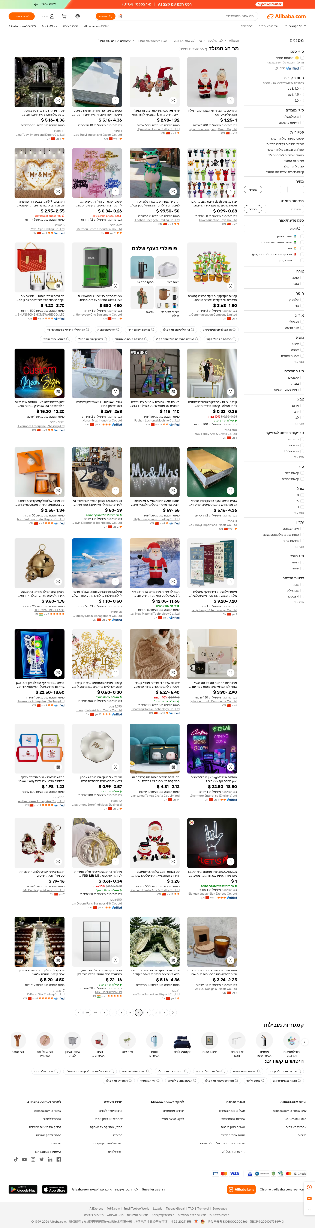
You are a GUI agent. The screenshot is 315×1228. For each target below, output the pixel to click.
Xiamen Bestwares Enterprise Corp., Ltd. (39, 801)
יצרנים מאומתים (173, 1110)
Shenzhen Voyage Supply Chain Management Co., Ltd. (97, 615)
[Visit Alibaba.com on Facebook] (58, 1159)
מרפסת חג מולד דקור (219, 339)
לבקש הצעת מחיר (173, 1119)
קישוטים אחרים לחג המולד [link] (113, 40)
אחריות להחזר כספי (232, 1119)
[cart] (63, 17)
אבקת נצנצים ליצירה (180, 1080)
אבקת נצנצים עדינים (285, 1080)
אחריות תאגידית (296, 1127)
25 (87, 1012)
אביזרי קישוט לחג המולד (152, 40)
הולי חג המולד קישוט (208, 1071)
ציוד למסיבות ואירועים (188, 40)
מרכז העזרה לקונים (111, 1110)
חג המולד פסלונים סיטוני (217, 329)
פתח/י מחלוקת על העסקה (106, 1127)
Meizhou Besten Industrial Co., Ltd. (99, 229)
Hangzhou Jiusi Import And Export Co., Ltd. (39, 519)
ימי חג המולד (148, 1080)
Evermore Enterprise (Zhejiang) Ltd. (41, 426)
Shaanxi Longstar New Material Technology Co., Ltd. (155, 613)
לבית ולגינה (215, 40)
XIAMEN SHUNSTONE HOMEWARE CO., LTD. (39, 314)
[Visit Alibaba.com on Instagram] (33, 1159)
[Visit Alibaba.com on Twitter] (41, 1159)
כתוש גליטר (253, 1080)
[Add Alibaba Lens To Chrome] (241, 1189)
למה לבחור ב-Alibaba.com (289, 1110)
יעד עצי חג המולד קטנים (283, 1071)
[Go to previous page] (173, 1012)
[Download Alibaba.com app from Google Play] (23, 1189)
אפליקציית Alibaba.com (88, 1189)
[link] (309, 1187)
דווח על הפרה (114, 1151)
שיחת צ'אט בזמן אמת (109, 1119)
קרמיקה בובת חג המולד (129, 339)
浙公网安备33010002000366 (227, 1221)
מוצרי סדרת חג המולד (170, 1071)
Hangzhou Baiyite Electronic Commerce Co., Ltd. (212, 701)
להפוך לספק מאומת (48, 1135)
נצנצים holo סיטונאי (133, 1071)
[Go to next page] (78, 1012)
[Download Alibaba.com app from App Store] (55, 1189)
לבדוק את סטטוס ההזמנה (45, 1127)
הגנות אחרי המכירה (232, 1135)
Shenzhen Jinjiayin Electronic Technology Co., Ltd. (97, 522)
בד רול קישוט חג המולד (176, 329)
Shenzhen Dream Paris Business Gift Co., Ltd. (97, 903)
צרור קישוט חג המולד (90, 339)
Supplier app (151, 1189)
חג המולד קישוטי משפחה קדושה (66, 329)
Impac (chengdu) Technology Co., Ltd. (212, 610)
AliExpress (96, 1208)
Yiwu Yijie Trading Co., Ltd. (47, 229)
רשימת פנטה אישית (244, 1071)
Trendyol (203, 1208)
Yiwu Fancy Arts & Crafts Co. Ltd (215, 433)
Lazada (157, 1208)
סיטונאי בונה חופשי (54, 339)
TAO (191, 1208)
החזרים (118, 1135)
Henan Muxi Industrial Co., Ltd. (102, 420)
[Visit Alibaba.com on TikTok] (15, 1159)
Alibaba (234, 40)
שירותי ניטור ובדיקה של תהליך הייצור (222, 1143)
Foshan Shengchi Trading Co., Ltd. (157, 220)
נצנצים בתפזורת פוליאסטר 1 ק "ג (175, 339)
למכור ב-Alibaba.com (47, 1110)
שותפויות (55, 1143)
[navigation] (274, 527)
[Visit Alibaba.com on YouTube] (24, 1159)
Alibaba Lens (283, 1189)
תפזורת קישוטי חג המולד (219, 1080)
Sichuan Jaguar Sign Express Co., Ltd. (212, 893)
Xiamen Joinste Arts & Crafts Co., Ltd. (155, 890)
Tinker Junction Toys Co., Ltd (218, 220)
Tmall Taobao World (136, 1208)
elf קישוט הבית (106, 329)
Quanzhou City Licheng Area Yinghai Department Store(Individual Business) (97, 804)
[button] (119, 16)
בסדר (253, 189)
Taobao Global (175, 1208)
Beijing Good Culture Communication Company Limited (212, 314)
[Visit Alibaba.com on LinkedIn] (50, 1159)
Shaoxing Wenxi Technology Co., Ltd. (155, 709)
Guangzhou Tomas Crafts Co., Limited (155, 795)
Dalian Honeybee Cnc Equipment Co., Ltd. (97, 314)
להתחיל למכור (52, 1119)
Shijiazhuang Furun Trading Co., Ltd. (156, 519)
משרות (302, 1135)
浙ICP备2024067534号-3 (267, 1221)
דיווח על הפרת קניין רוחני (107, 1143)
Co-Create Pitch (295, 1119)
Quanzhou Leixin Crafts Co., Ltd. (158, 129)
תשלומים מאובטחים (232, 1110)
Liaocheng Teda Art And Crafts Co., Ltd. (97, 710)
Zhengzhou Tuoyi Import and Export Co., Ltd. (97, 134)
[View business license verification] (196, 1221)
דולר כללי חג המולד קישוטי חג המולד (88, 1071)
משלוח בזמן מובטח (233, 1127)
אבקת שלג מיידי (44, 1071)
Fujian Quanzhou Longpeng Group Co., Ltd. (212, 129)
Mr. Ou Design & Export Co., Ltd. (43, 890)
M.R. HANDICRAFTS (108, 992)
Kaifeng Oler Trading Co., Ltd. (45, 994)
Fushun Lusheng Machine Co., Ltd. (157, 420)
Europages (220, 1208)
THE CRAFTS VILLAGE (49, 610)
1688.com (113, 1208)
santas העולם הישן (139, 329)
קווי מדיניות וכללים (233, 1151)
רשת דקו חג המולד (117, 1080)
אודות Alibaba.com (293, 1101)
